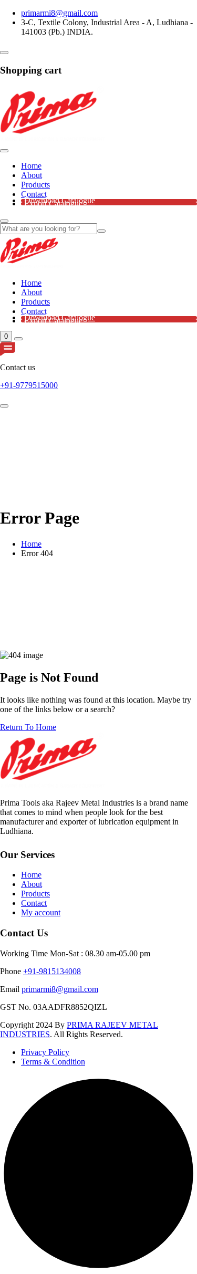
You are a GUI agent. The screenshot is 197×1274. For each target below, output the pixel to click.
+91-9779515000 (29, 385)
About (31, 175)
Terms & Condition (53, 1061)
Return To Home (28, 727)
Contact (34, 194)
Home (31, 165)
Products (35, 184)
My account (40, 912)
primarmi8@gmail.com (59, 12)
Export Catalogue (53, 203)
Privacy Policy (45, 1052)
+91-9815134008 (52, 971)
